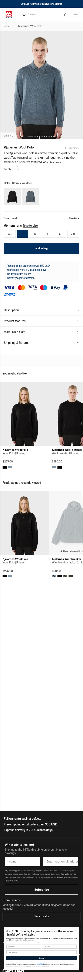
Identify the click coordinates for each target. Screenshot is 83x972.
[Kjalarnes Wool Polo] (24, 414)
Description (11, 310)
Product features (15, 321)
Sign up (41, 958)
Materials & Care (14, 332)
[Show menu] (75, 15)
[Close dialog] (76, 930)
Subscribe (41, 889)
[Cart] (66, 15)
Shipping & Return (16, 343)
